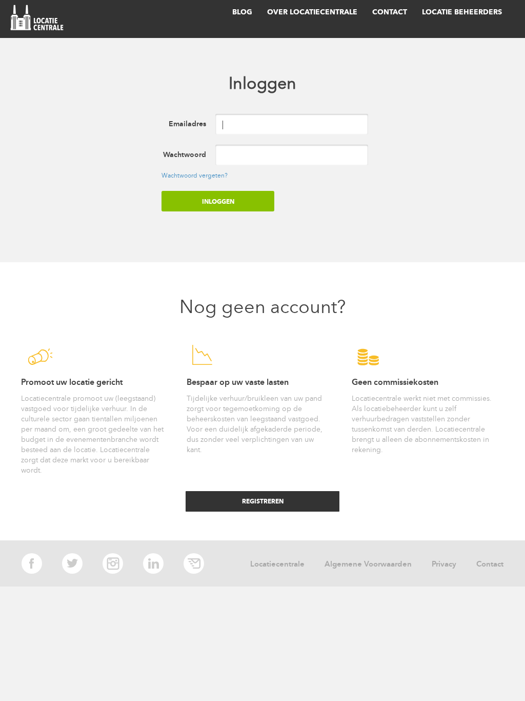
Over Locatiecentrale (312, 12)
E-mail (194, 563)
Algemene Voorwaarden (368, 564)
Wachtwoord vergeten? (194, 175)
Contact (389, 12)
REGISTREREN (263, 501)
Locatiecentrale (277, 564)
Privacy (444, 564)
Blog (242, 12)
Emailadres (187, 124)
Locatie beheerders (462, 12)
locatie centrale (39, 19)
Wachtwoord (184, 154)
